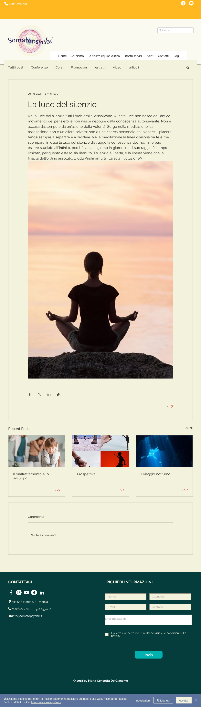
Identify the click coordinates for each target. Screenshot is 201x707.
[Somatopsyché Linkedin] (42, 592)
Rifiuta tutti (163, 700)
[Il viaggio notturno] (164, 451)
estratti (100, 67)
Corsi (59, 67)
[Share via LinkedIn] (49, 394)
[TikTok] (34, 592)
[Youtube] (26, 592)
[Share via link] (58, 394)
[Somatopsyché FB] (11, 592)
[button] (188, 67)
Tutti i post (15, 67)
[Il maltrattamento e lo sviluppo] (36, 451)
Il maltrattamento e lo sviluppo (31, 476)
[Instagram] (19, 592)
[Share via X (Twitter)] (39, 394)
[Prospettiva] (100, 451)
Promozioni (79, 67)
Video (117, 67)
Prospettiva (86, 474)
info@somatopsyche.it (27, 616)
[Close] (196, 700)
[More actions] (170, 93)
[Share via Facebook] (30, 394)
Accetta (183, 700)
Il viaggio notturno (155, 474)
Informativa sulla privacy (46, 702)
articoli (134, 67)
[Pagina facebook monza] (183, 3)
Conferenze (39, 67)
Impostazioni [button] (142, 700)
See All (188, 428)
